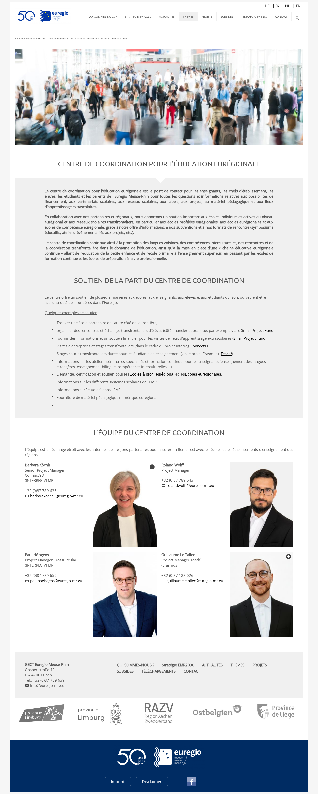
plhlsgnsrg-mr (53, 580)
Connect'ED (200, 345)
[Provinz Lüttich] (276, 712)
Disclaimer (152, 781)
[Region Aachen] (159, 713)
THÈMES (188, 16)
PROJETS (206, 16)
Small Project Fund (257, 330)
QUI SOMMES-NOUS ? (103, 16)
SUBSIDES (227, 16)
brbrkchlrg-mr (54, 495)
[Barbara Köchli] (125, 504)
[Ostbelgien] (217, 711)
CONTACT (281, 16)
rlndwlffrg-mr (188, 485)
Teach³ (226, 353)
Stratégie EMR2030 (138, 16)
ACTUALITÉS (167, 16)
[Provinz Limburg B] (41, 714)
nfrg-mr (45, 685)
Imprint (118, 781)
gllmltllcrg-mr (192, 580)
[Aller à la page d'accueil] (43, 12)
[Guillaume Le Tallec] (261, 594)
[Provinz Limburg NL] (100, 714)
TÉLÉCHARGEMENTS (254, 16)
